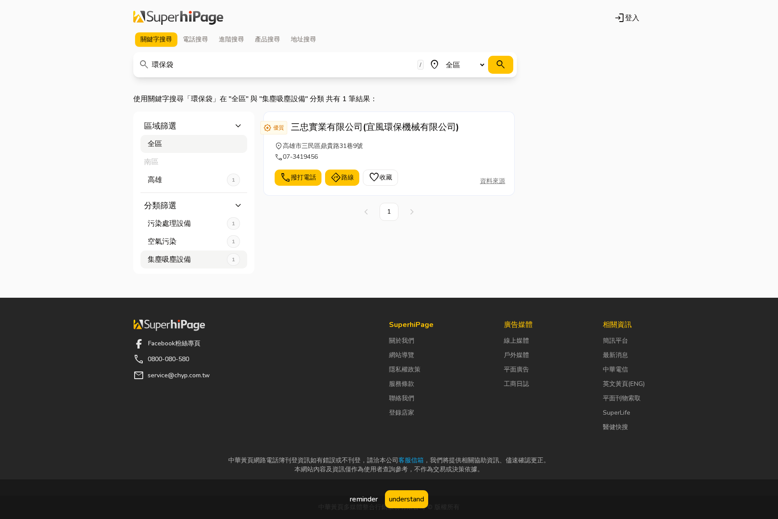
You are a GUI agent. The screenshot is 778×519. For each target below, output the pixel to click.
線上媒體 (516, 340)
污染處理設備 (191, 223)
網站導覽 (401, 355)
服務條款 (401, 384)
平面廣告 (516, 369)
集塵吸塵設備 (191, 259)
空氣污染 (191, 241)
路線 (342, 177)
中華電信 (615, 369)
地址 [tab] (303, 39)
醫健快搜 (615, 427)
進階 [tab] (231, 39)
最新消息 (615, 355)
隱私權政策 (405, 369)
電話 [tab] (195, 39)
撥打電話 (298, 177)
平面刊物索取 (622, 398)
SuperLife (616, 412)
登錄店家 (401, 412)
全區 (155, 144)
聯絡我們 (401, 398)
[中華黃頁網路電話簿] (178, 18)
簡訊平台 (615, 340)
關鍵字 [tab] (156, 39)
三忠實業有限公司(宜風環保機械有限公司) (375, 127)
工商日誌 (516, 384)
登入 (626, 18)
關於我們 (401, 340)
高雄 (191, 180)
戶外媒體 (516, 355)
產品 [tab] (267, 39)
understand (406, 499)
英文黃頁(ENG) (624, 384)
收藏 (380, 177)
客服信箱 (411, 460)
